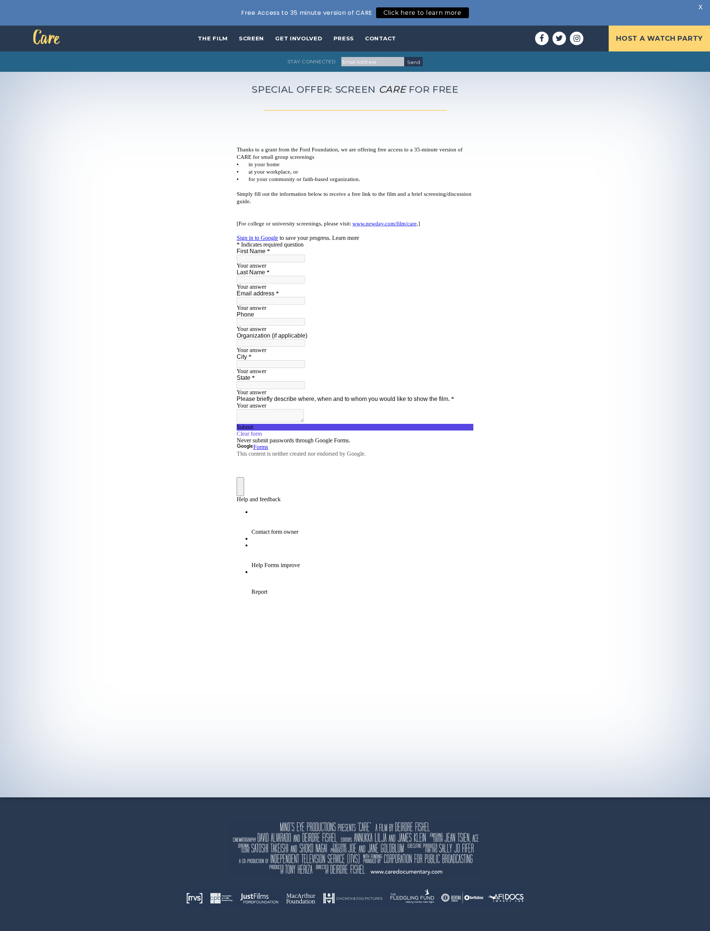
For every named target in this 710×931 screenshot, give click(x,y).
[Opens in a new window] (542, 39)
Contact (380, 38)
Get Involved (298, 38)
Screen (251, 38)
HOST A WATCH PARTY (659, 38)
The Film (213, 38)
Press (344, 38)
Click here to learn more (422, 12)
